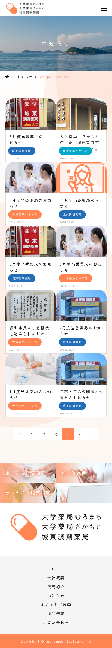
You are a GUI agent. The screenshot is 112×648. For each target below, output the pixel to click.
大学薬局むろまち (25, 214)
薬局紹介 (56, 586)
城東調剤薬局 (21, 151)
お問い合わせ (56, 622)
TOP (56, 569)
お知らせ (56, 595)
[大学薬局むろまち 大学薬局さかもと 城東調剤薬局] (30, 10)
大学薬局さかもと (75, 151)
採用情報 (56, 613)
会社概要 (56, 577)
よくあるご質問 (56, 604)
